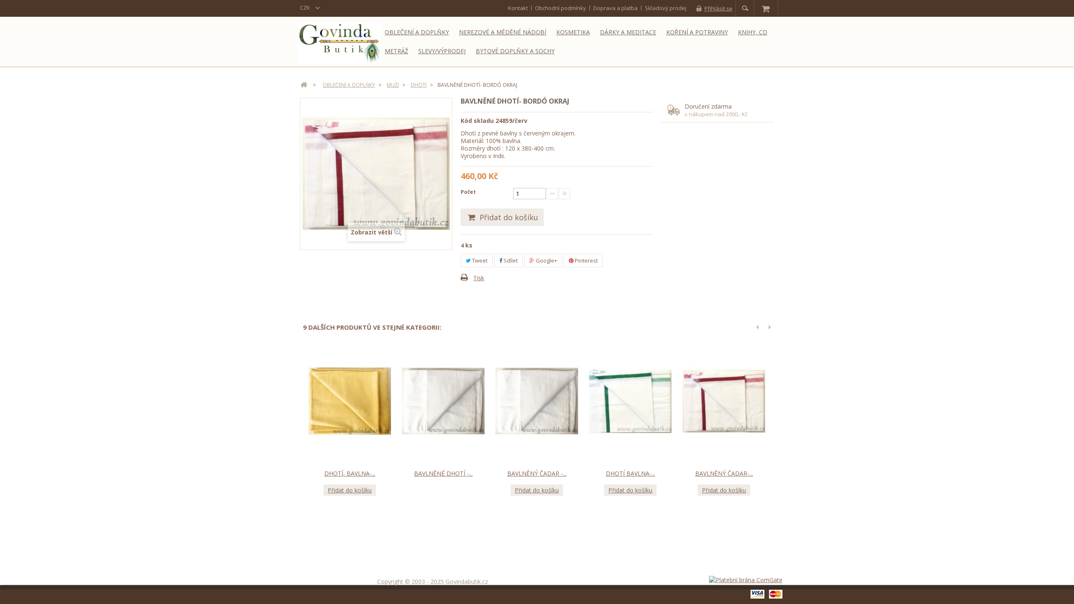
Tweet (479, 260)
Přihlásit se (718, 8)
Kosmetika (573, 32)
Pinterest (585, 260)
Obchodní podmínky (560, 8)
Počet (468, 191)
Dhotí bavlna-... (630, 473)
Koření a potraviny (697, 32)
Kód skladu (477, 121)
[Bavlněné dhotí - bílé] (443, 401)
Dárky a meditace (628, 32)
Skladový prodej (665, 8)
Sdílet (510, 260)
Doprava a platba (615, 8)
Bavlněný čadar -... (537, 473)
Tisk (478, 278)
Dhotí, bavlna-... (349, 473)
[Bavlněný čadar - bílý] (537, 401)
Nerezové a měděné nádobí (502, 32)
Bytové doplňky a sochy (515, 51)
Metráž (396, 51)
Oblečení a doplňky (417, 32)
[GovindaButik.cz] (339, 43)
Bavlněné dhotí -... (443, 473)
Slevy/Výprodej (442, 51)
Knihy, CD (752, 32)
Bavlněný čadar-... (724, 473)
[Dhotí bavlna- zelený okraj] (630, 401)
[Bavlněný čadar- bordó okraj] (724, 401)
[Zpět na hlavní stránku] (304, 85)
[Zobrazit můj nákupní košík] (765, 8)
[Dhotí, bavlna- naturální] (350, 401)
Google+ (545, 260)
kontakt (518, 8)
